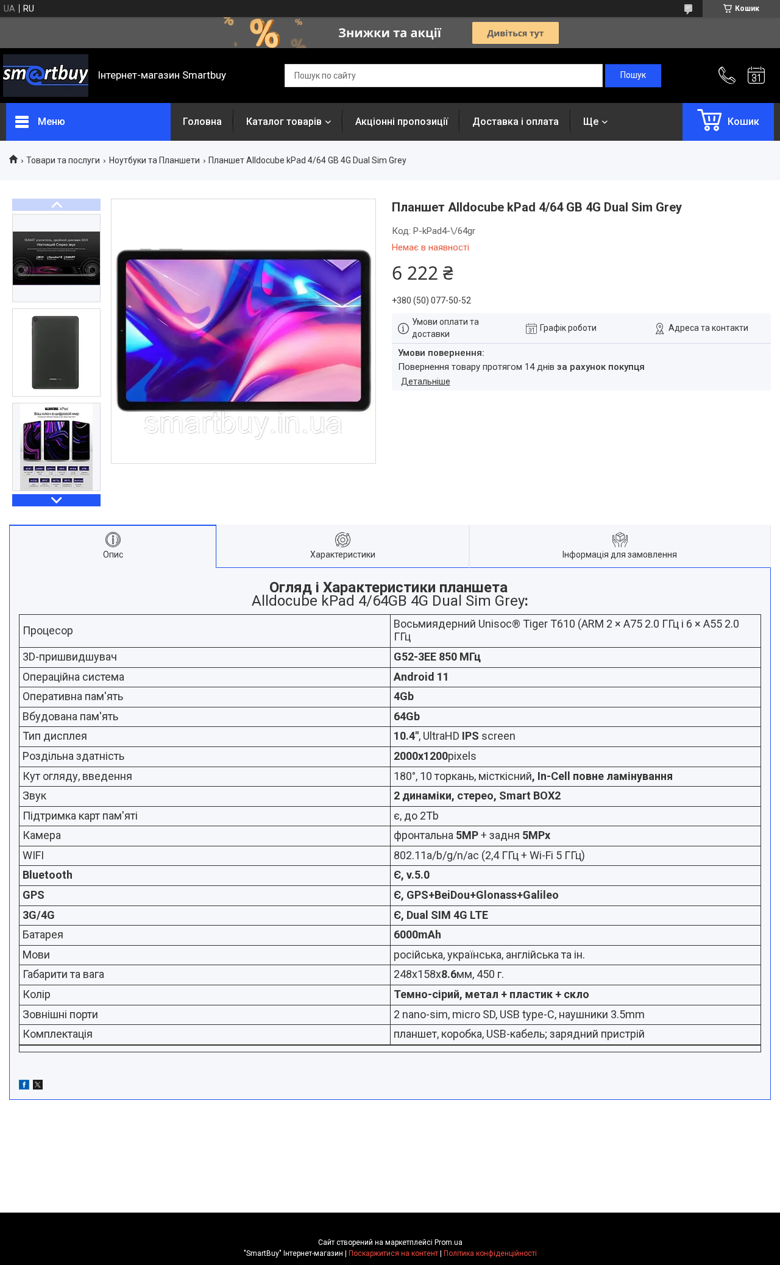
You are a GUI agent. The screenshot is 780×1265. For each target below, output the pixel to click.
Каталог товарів (284, 121)
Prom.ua (448, 1242)
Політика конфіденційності (490, 1253)
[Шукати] (633, 75)
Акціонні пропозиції (401, 121)
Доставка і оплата (515, 121)
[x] (38, 1086)
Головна (202, 121)
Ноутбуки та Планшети (154, 160)
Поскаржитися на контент (393, 1253)
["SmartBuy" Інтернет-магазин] (45, 75)
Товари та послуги (63, 160)
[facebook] (24, 1086)
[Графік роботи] (756, 75)
